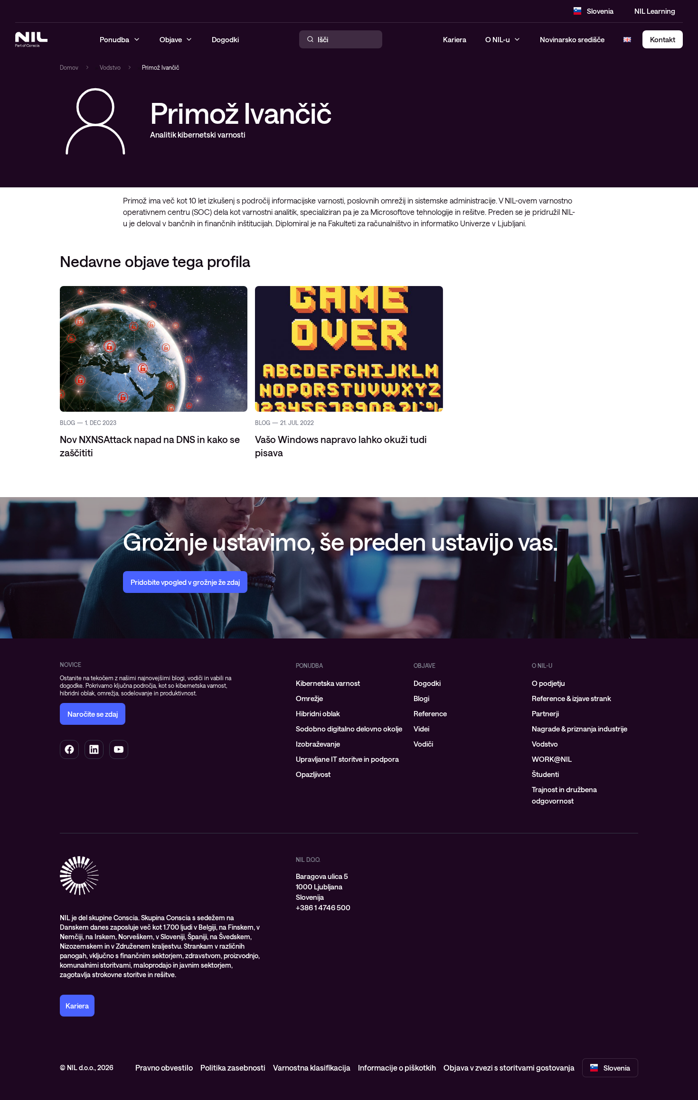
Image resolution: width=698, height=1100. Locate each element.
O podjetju (548, 683)
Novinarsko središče (572, 39)
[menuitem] (349, 683)
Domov (69, 67)
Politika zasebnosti (232, 1067)
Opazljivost (313, 774)
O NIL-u (497, 39)
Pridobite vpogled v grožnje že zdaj (185, 582)
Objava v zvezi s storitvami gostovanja (509, 1067)
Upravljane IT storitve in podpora (347, 759)
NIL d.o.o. (308, 859)
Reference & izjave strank (571, 698)
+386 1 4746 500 (323, 907)
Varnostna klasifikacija (311, 1067)
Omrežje (309, 698)
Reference (430, 713)
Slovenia (600, 11)
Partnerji (545, 713)
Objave (424, 665)
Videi (421, 728)
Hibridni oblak (318, 713)
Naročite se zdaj (92, 714)
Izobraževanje (318, 743)
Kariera (454, 39)
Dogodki (427, 683)
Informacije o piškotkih (397, 1067)
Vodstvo (110, 67)
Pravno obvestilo (164, 1067)
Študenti (545, 774)
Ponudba (309, 665)
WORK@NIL (552, 759)
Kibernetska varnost (328, 683)
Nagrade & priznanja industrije (579, 728)
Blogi (421, 698)
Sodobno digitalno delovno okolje (349, 728)
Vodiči (423, 743)
